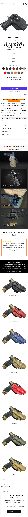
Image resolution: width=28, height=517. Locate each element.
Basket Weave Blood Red (13, 68)
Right (13, 61)
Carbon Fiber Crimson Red (5, 72)
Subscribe (21, 506)
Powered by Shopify (14, 515)
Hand (14, 58)
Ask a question (7, 137)
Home (13, 40)
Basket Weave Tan (24, 68)
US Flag (22, 72)
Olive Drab (18, 72)
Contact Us (4, 479)
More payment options (14, 91)
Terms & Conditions (6, 486)
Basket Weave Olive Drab (17, 68)
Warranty (5, 134)
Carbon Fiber (6, 68)
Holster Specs (7, 128)
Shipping (5, 131)
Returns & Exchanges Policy (8, 488)
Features (5, 125)
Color (14, 65)
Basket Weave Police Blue (20, 68)
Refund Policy (4, 491)
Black (3, 68)
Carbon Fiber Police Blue (8, 72)
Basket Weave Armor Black (10, 68)
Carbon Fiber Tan (12, 72)
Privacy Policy (4, 484)
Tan (15, 72)
